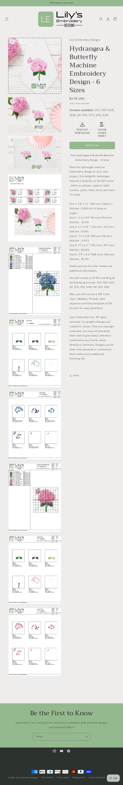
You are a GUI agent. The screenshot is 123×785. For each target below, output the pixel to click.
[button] (6, 19)
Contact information (97, 777)
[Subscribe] (86, 736)
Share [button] (76, 375)
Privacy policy (63, 777)
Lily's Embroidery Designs (27, 778)
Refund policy (48, 777)
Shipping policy (79, 777)
